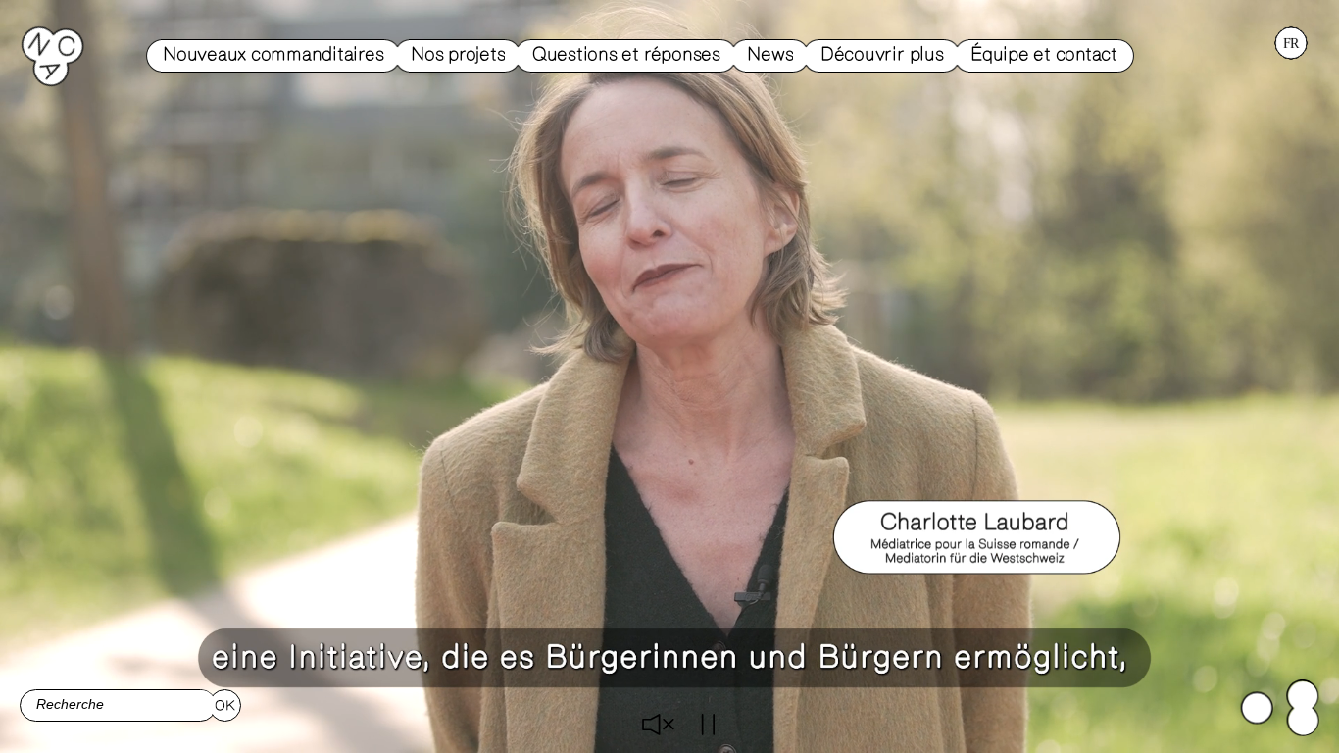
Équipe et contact (1043, 54)
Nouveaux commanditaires (273, 54)
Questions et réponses (626, 54)
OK (225, 706)
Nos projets (458, 54)
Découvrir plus (882, 54)
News (770, 54)
